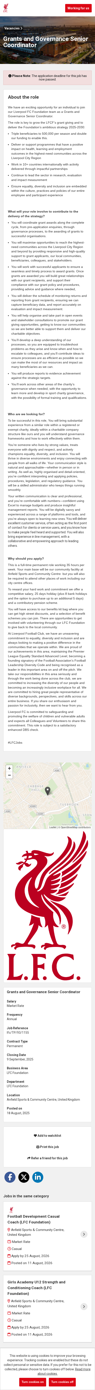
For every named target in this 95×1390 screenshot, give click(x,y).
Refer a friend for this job (49, 1158)
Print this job (49, 1147)
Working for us (78, 8)
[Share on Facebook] (9, 1177)
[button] (47, 791)
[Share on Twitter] (23, 1177)
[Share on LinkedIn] (37, 1177)
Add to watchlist (49, 1135)
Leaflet (52, 827)
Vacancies (12, 28)
